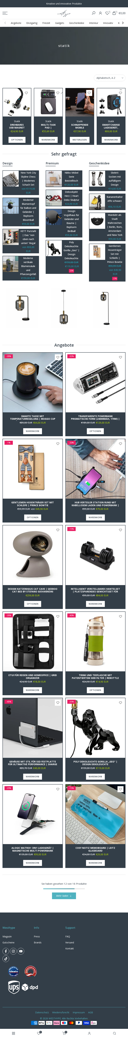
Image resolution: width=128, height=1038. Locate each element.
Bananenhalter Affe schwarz (115, 198)
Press (37, 936)
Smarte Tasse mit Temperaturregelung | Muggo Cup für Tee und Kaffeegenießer (32, 419)
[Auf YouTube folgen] (21, 951)
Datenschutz (42, 1012)
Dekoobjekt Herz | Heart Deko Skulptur (71, 195)
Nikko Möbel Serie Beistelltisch (71, 176)
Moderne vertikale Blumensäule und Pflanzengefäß (28, 266)
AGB (90, 1012)
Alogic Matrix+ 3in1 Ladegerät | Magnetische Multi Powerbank (33, 849)
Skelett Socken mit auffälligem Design (115, 178)
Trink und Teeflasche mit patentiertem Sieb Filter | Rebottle (95, 677)
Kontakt (69, 948)
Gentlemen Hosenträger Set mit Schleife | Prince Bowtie (114, 254)
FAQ (67, 936)
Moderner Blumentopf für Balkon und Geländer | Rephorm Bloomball (28, 209)
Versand (69, 942)
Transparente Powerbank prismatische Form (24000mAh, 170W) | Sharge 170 (95, 419)
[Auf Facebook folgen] (5, 951)
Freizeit (46, 23)
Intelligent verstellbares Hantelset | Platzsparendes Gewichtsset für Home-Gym (95, 591)
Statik (17, 121)
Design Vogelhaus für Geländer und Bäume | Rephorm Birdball (71, 221)
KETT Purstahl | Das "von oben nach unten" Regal (28, 237)
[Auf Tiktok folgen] (5, 958)
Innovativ (108, 23)
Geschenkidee (76, 23)
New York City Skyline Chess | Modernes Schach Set (28, 178)
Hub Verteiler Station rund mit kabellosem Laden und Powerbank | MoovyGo (95, 505)
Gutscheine (8, 942)
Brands (38, 942)
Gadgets (59, 23)
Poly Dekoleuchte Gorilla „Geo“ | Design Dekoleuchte (71, 250)
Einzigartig (31, 23)
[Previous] (5, 23)
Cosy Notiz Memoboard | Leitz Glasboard (95, 849)
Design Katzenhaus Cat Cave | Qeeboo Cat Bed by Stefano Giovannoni (32, 590)
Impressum (79, 1012)
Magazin (7, 936)
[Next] (123, 23)
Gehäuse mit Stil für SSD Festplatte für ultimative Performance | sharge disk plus (32, 764)
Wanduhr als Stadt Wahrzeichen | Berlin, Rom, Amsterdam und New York (114, 224)
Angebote (16, 23)
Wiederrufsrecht (60, 1012)
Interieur (93, 23)
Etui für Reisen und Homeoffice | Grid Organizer (32, 677)
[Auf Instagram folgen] (13, 951)
